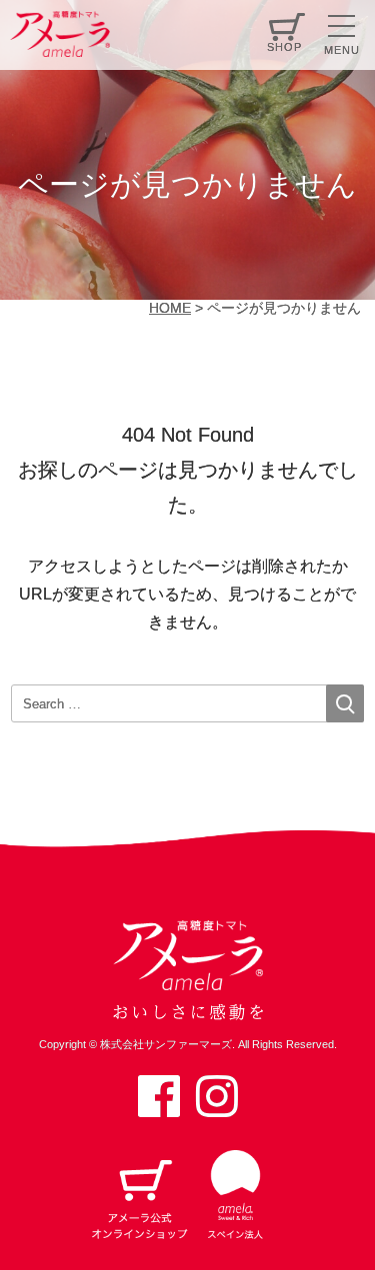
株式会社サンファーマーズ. (167, 1044)
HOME (170, 308)
